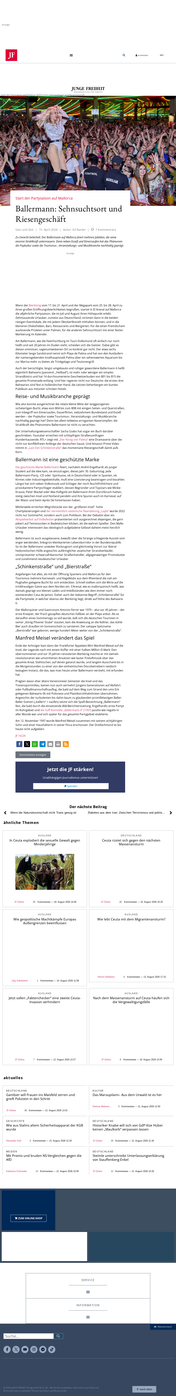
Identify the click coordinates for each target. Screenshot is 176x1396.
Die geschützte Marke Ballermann (37, 467)
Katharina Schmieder (16, 1171)
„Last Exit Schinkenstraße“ (45, 448)
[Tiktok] (51, 1349)
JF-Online (19, 902)
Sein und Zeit (24, 230)
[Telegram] (42, 1349)
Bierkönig (35, 305)
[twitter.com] (16, 1349)
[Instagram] (33, 1349)
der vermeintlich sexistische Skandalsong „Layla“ (77, 511)
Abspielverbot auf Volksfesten (34, 519)
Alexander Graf (13, 1140)
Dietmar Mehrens (101, 1106)
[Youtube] (25, 1349)
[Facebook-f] (7, 1349)
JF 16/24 (20, 736)
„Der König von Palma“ (73, 439)
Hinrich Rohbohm (106, 977)
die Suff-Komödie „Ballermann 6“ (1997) (65, 710)
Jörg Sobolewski (20, 980)
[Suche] (58, 1336)
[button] (71, 55)
